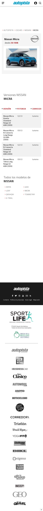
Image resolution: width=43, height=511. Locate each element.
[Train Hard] (19, 467)
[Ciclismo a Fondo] (20, 443)
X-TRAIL (9, 198)
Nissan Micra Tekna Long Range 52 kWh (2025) (8, 163)
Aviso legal (28, 300)
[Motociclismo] (19, 398)
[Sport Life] (19, 407)
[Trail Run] (19, 429)
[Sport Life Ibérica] (21, 317)
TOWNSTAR (30, 194)
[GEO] (20, 494)
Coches (19, 30)
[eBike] (20, 477)
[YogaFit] (20, 436)
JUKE (27, 187)
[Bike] (20, 451)
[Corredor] (20, 417)
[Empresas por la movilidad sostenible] (21, 334)
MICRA (27, 190)
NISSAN (27, 30)
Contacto (6, 300)
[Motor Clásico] (20, 376)
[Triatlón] (20, 423)
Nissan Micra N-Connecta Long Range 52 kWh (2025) (8, 135)
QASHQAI (10, 194)
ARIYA (8, 187)
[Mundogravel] (19, 503)
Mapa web (36, 300)
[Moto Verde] (20, 391)
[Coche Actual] (20, 360)
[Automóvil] (20, 384)
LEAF (8, 190)
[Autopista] (21, 3)
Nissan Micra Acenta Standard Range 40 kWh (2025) (8, 120)
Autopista (8, 30)
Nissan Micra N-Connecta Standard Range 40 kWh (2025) (8, 149)
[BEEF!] (20, 486)
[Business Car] (20, 369)
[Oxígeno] (19, 458)
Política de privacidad (17, 300)
